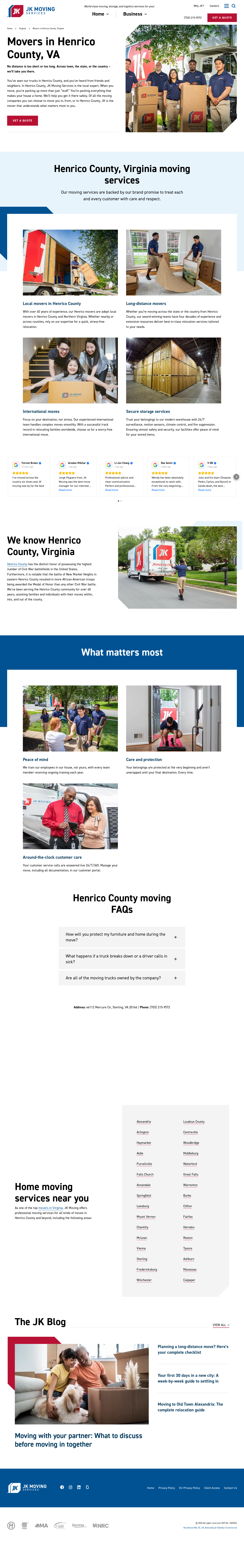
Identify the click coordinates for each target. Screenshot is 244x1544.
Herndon (189, 1227)
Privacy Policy (166, 1488)
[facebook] (62, 1488)
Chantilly (142, 1227)
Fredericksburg (147, 1269)
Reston (188, 1238)
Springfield (144, 1196)
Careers (214, 6)
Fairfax (188, 1217)
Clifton (187, 1206)
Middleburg (190, 1153)
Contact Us (230, 1488)
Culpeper (189, 1280)
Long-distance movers (146, 303)
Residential (188, 1527)
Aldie (140, 1153)
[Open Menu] (226, 6)
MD (195, 1527)
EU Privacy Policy (189, 1488)
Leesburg (143, 1206)
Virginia (22, 28)
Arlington (143, 1132)
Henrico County (17, 564)
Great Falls (190, 1174)
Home (10, 28)
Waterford (190, 1164)
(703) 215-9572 (193, 18)
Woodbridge (191, 1143)
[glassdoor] (87, 1488)
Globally (220, 1527)
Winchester (144, 1280)
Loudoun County (194, 1122)
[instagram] (70, 1488)
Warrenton (190, 1185)
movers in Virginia (50, 1208)
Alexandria (144, 1122)
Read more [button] (65, 490)
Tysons (187, 1248)
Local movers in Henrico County (52, 303)
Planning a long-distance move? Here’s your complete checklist (193, 1349)
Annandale (144, 1185)
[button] (8, 477)
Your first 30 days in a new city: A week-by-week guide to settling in (188, 1378)
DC (199, 1527)
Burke (187, 1196)
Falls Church (145, 1174)
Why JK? (199, 6)
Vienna (141, 1248)
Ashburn (188, 1259)
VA (202, 1527)
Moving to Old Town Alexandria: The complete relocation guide (190, 1407)
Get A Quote (222, 18)
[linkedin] (79, 1488)
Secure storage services (148, 411)
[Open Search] (233, 6)
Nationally (209, 1527)
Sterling (142, 1259)
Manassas (189, 1269)
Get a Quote (22, 120)
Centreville (190, 1132)
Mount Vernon (146, 1217)
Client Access (212, 1488)
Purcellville (144, 1164)
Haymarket (144, 1143)
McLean (142, 1238)
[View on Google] (15, 465)
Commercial (231, 1527)
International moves (41, 411)
